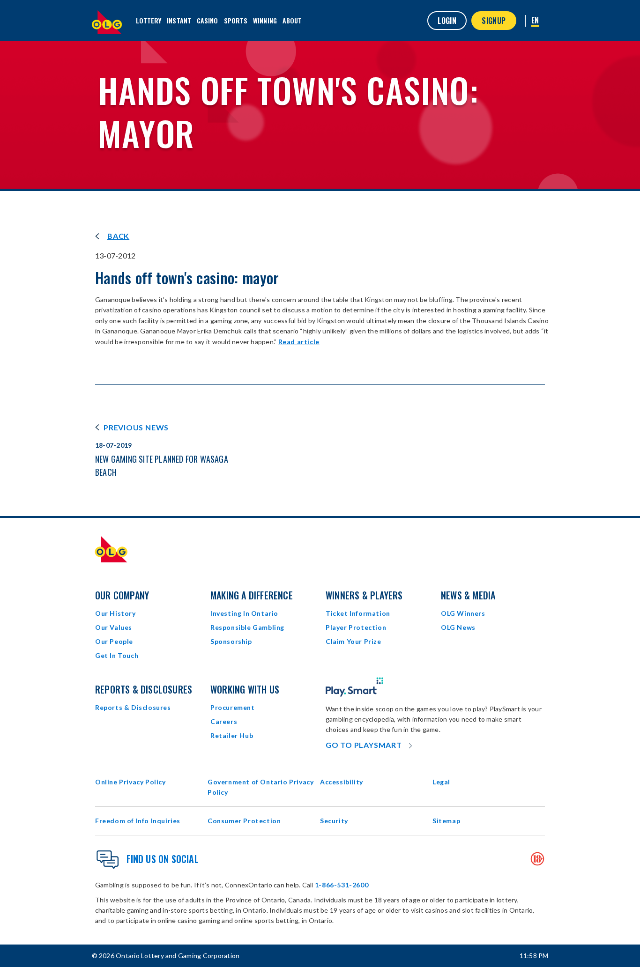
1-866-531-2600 (341, 885)
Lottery (149, 20)
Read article (299, 342)
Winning (265, 20)
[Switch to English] (535, 21)
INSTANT (179, 20)
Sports (236, 20)
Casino (207, 20)
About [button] (292, 20)
